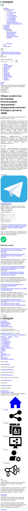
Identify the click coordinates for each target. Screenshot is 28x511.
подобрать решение (15, 52)
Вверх (4, 316)
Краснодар (6, 72)
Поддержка (7, 26)
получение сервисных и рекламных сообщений (13, 226)
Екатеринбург (7, 67)
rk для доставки (11, 21)
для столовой (5, 340)
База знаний (7, 46)
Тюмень (6, 78)
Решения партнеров (6, 323)
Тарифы (3, 349)
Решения (6, 8)
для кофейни (5, 345)
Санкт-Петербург (8, 65)
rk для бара (10, 14)
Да (1, 55)
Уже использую (6, 212)
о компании (4, 321)
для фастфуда (5, 343)
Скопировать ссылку (6, 203)
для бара (4, 339)
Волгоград (6, 68)
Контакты (9, 37)
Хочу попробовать (7, 210)
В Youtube (21, 334)
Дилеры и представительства (14, 23)
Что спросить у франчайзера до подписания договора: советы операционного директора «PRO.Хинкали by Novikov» (12, 273)
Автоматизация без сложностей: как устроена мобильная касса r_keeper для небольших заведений (13, 255)
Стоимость (6, 25)
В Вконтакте (5, 334)
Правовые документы (12, 36)
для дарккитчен (6, 342)
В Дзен (16, 336)
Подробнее (3, 494)
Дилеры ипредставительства (6, 354)
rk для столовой (11, 15)
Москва (6, 64)
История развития (11, 32)
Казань (5, 71)
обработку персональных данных (18, 224)
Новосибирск (7, 75)
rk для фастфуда (11, 18)
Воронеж (6, 70)
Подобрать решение (6, 221)
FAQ (2, 356)
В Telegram (13, 334)
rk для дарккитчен (12, 16)
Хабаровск (6, 79)
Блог (5, 44)
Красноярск (7, 74)
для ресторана (5, 338)
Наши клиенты (11, 35)
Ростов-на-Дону (8, 76)
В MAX (10, 336)
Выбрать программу (13, 22)
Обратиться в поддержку (7, 392)
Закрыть (3, 229)
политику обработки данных (15, 227)
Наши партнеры (11, 33)
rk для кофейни (11, 19)
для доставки (5, 346)
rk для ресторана (11, 12)
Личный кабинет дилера (7, 359)
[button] (14, 471)
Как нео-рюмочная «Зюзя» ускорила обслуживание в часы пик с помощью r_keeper (13, 304)
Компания (6, 28)
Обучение (9, 43)
